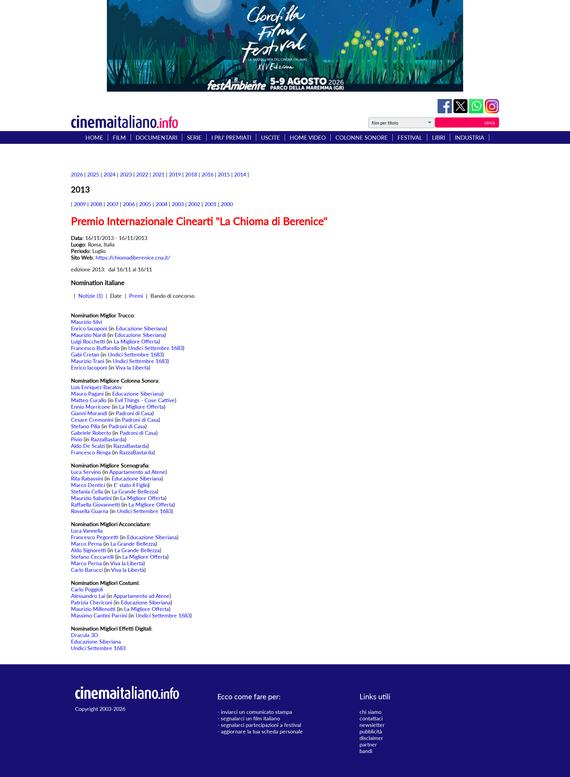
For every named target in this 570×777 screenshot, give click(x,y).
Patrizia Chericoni (91, 602)
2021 (158, 174)
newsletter (372, 725)
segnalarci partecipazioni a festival (261, 725)
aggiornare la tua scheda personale (262, 731)
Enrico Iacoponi (89, 328)
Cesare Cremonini (92, 419)
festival (410, 137)
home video (308, 137)
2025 (93, 174)
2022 (142, 174)
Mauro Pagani (87, 393)
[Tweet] (461, 111)
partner (368, 744)
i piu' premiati (231, 137)
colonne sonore (361, 137)
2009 (80, 204)
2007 (112, 204)
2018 (191, 174)
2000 (227, 204)
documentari (156, 137)
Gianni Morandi (89, 413)
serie (194, 137)
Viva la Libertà (132, 367)
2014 (240, 174)
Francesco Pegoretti (94, 537)
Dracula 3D (84, 635)
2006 (129, 204)
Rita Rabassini (87, 478)
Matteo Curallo (88, 400)
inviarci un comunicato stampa (256, 711)
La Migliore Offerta (136, 341)
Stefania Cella (87, 491)
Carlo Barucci (87, 569)
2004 (161, 204)
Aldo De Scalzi (88, 445)
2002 (194, 204)
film (119, 137)
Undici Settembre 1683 (155, 348)
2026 (77, 174)
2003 (178, 204)
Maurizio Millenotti (93, 609)
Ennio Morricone (90, 406)
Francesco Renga (91, 452)
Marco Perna (86, 543)
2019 (175, 174)
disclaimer (371, 738)
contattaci (371, 718)
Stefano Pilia (85, 426)
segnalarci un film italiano (250, 718)
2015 (224, 174)
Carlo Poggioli (87, 589)
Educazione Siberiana (141, 328)
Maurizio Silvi (86, 322)
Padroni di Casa (134, 413)
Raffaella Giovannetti (95, 504)
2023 (126, 174)
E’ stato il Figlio (131, 485)
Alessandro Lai (88, 596)
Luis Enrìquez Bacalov (96, 387)
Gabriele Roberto (91, 432)
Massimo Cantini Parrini (99, 615)
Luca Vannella (87, 530)
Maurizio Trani (87, 361)
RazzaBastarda (108, 439)
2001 (210, 204)
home (94, 137)
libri (438, 137)
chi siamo (370, 711)
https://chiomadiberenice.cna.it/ (133, 257)
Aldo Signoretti (88, 550)
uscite (270, 137)
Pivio (77, 439)
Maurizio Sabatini (91, 498)
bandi (366, 751)
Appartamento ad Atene (137, 472)
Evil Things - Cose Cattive (145, 400)
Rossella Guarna (89, 511)
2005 (145, 204)
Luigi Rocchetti (88, 341)
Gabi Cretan (85, 354)
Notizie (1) (90, 295)
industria (469, 137)
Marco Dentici (88, 485)
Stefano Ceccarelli (92, 556)
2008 (96, 204)
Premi (136, 295)
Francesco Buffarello (95, 348)
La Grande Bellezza (134, 491)
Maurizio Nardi (88, 335)
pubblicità (371, 731)
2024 (109, 174)
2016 (207, 174)
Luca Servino (86, 472)
